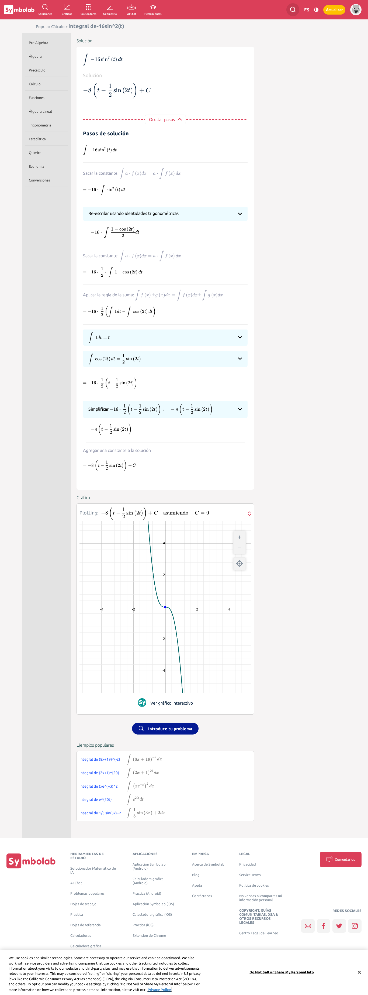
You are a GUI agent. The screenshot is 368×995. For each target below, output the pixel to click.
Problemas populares (87, 893)
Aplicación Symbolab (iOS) (153, 904)
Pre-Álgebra (38, 42)
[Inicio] (30, 861)
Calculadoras (80, 936)
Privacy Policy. (159, 989)
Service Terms (250, 875)
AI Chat (76, 883)
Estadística (37, 139)
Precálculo (37, 70)
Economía (36, 166)
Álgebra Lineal (40, 111)
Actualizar (334, 10)
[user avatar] (356, 9)
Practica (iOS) (143, 925)
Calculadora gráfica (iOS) (152, 914)
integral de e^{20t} (95, 799)
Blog (196, 875)
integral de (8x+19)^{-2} (99, 759)
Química (35, 153)
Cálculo (35, 84)
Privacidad (247, 864)
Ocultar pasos (162, 119)
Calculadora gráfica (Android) (148, 881)
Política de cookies (254, 885)
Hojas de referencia (85, 925)
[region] (184, 972)
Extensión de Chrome (149, 936)
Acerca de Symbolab (208, 864)
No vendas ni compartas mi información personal (260, 898)
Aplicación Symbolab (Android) (149, 866)
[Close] (359, 972)
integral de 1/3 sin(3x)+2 (100, 813)
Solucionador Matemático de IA (93, 870)
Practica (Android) (147, 893)
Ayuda (197, 885)
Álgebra (35, 56)
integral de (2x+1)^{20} (99, 773)
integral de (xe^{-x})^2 (98, 786)
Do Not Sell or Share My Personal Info (281, 972)
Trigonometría (40, 125)
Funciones (36, 98)
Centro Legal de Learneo (258, 933)
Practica (76, 914)
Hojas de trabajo (83, 904)
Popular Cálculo (50, 26)
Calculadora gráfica (85, 946)
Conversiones (39, 180)
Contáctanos (202, 896)
